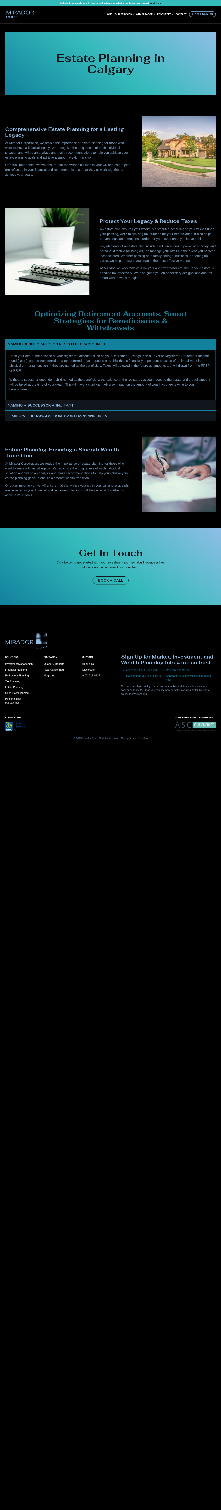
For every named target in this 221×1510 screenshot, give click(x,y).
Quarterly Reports (54, 664)
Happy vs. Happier (150, 30)
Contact (181, 14)
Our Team (145, 25)
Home (108, 14)
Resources (165, 14)
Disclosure (88, 669)
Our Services (124, 14)
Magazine (166, 30)
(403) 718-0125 (202, 14)
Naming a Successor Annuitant (41, 405)
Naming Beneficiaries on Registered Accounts (56, 344)
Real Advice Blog (171, 25)
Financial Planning (16, 669)
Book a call (88, 664)
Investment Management (19, 664)
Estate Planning (14, 687)
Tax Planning (12, 681)
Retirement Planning (17, 675)
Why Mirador (145, 14)
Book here (155, 3)
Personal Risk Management (13, 700)
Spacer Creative (138, 738)
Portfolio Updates (172, 21)
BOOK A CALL (110, 580)
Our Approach (148, 21)
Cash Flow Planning (17, 693)
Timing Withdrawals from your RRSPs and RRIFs (57, 416)
